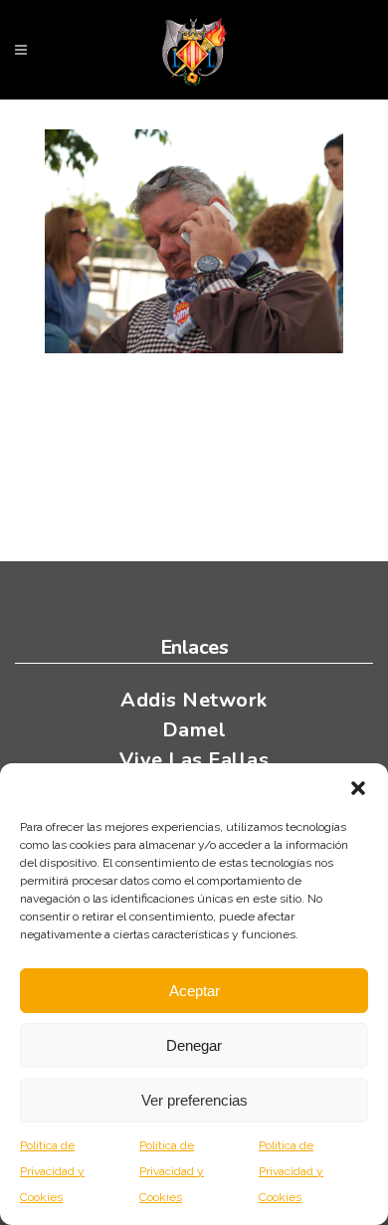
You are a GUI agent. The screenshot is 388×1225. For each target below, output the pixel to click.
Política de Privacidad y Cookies (52, 1171)
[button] (358, 788)
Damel (194, 729)
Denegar (194, 1045)
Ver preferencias (194, 1100)
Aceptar (194, 990)
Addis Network (194, 700)
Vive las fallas (194, 759)
